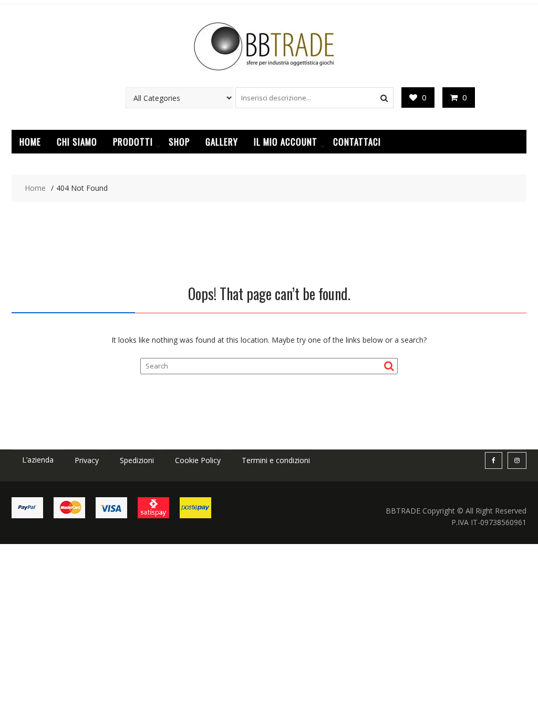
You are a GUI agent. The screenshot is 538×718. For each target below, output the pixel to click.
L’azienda (38, 460)
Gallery (221, 141)
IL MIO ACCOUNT (285, 141)
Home (30, 141)
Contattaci (357, 141)
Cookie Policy (198, 460)
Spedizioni (137, 460)
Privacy (87, 460)
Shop (179, 141)
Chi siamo (77, 141)
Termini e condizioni (276, 460)
